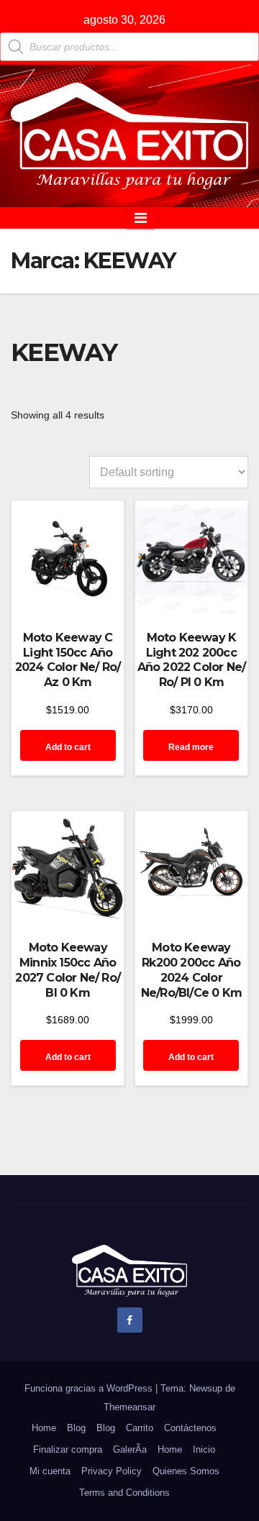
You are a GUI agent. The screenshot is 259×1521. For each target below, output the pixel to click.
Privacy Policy (111, 1471)
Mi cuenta (50, 1471)
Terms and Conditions (124, 1492)
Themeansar (129, 1407)
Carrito (139, 1427)
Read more (191, 747)
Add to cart (68, 747)
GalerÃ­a (130, 1449)
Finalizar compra (67, 1449)
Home (44, 1427)
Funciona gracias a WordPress (89, 1388)
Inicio (204, 1449)
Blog (76, 1427)
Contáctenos (190, 1427)
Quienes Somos (186, 1471)
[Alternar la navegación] (140, 218)
